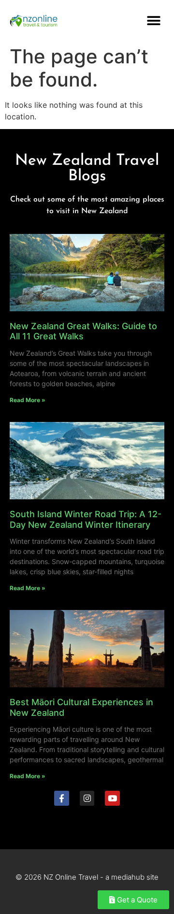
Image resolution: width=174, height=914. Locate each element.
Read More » (27, 400)
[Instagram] (87, 798)
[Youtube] (112, 798)
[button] (153, 20)
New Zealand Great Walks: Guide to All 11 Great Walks (83, 331)
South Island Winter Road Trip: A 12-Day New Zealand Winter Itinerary (85, 519)
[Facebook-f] (61, 798)
